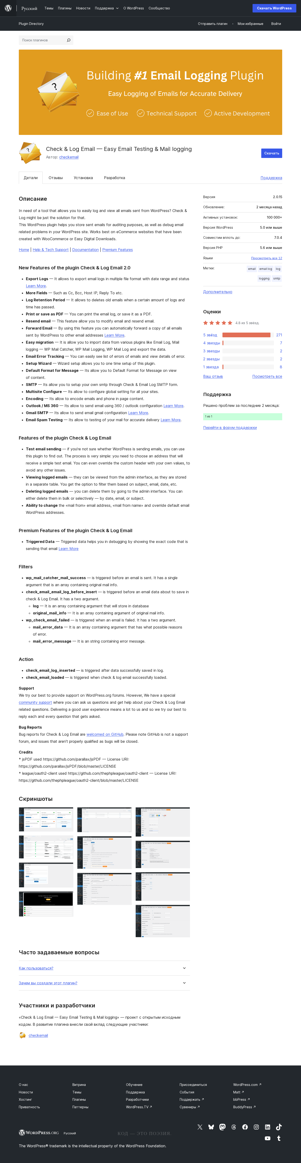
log (278, 269)
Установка (83, 177)
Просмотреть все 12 (266, 258)
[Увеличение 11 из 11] (183, 911)
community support (35, 702)
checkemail (69, 157)
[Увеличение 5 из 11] (125, 813)
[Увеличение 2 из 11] (67, 841)
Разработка (114, 177)
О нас (23, 1085)
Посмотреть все (267, 376)
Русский (70, 1133)
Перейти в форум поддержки (230, 427)
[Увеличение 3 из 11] (67, 868)
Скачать (271, 153)
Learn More (36, 285)
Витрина (79, 1085)
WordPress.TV (139, 1107)
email (252, 269)
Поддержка (271, 177)
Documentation (85, 249)
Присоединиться (193, 1085)
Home (24, 249)
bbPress (241, 1099)
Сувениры (190, 1107)
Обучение (134, 1085)
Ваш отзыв (213, 376)
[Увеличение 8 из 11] (183, 813)
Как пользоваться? (36, 968)
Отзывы (56, 177)
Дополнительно (217, 291)
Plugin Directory (31, 24)
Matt (238, 1092)
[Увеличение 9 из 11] (183, 847)
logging (264, 278)
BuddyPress (244, 1107)
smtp (276, 278)
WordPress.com (247, 1085)
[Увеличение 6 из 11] (125, 842)
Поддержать (192, 1099)
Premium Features (117, 249)
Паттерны (80, 1107)
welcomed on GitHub (105, 734)
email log (265, 269)
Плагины (79, 1099)
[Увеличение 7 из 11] (125, 879)
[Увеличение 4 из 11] (67, 897)
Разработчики (137, 1099)
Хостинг (25, 1099)
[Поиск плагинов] (68, 40)
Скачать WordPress (274, 8)
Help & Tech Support (51, 249)
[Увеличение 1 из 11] (67, 813)
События (187, 1092)
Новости (26, 1092)
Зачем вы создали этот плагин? (48, 983)
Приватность (29, 1107)
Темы (76, 1092)
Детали (31, 177)
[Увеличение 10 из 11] (183, 878)
